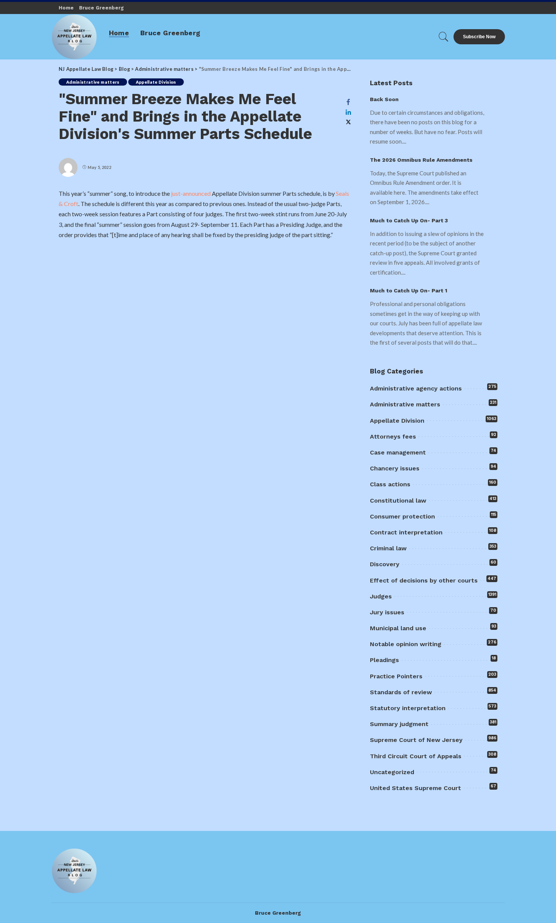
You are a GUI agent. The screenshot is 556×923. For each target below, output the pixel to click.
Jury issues (387, 612)
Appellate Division (156, 82)
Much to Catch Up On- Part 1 (408, 290)
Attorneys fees (393, 436)
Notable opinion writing (405, 644)
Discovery (384, 564)
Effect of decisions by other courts (424, 580)
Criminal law (388, 548)
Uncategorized (392, 772)
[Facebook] (348, 102)
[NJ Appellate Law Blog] (74, 36)
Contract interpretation (406, 532)
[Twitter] (348, 122)
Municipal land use (398, 628)
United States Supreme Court (415, 788)
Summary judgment (399, 724)
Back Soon (384, 99)
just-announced (191, 193)
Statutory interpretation (408, 708)
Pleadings (384, 660)
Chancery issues (394, 468)
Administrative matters (93, 82)
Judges (381, 596)
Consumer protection (402, 516)
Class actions (390, 484)
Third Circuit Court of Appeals (415, 756)
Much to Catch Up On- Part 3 (409, 220)
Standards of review (401, 692)
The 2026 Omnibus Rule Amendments (421, 160)
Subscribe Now (479, 36)
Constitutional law (398, 500)
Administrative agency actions (416, 388)
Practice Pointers (396, 676)
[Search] (444, 36)
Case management (398, 452)
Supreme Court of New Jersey (416, 739)
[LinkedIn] (348, 112)
